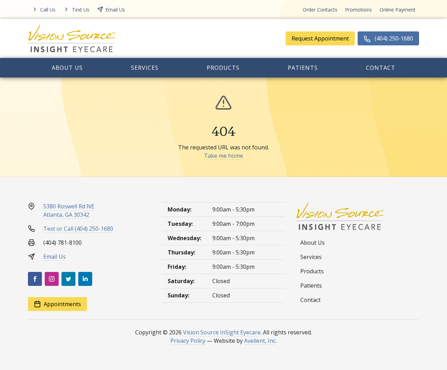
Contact (380, 68)
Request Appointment (320, 38)
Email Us (54, 256)
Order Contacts (320, 9)
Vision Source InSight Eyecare (222, 332)
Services (145, 68)
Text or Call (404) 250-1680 (78, 228)
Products (223, 68)
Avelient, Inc (260, 341)
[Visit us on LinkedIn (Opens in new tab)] (85, 279)
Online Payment (398, 9)
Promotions (358, 9)
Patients (303, 68)
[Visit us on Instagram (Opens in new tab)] (52, 279)
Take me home (223, 156)
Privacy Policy (187, 341)
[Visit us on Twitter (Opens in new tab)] (68, 279)
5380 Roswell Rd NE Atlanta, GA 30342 (68, 210)
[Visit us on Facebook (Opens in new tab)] (35, 279)
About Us (67, 68)
